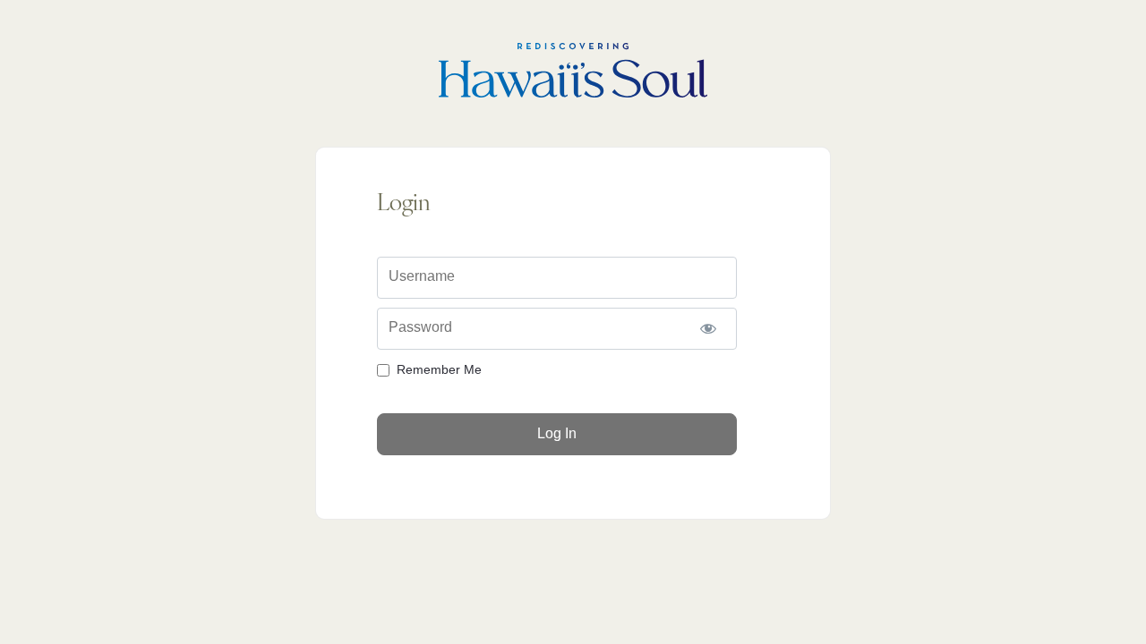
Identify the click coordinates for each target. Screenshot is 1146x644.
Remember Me (439, 369)
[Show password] (708, 329)
